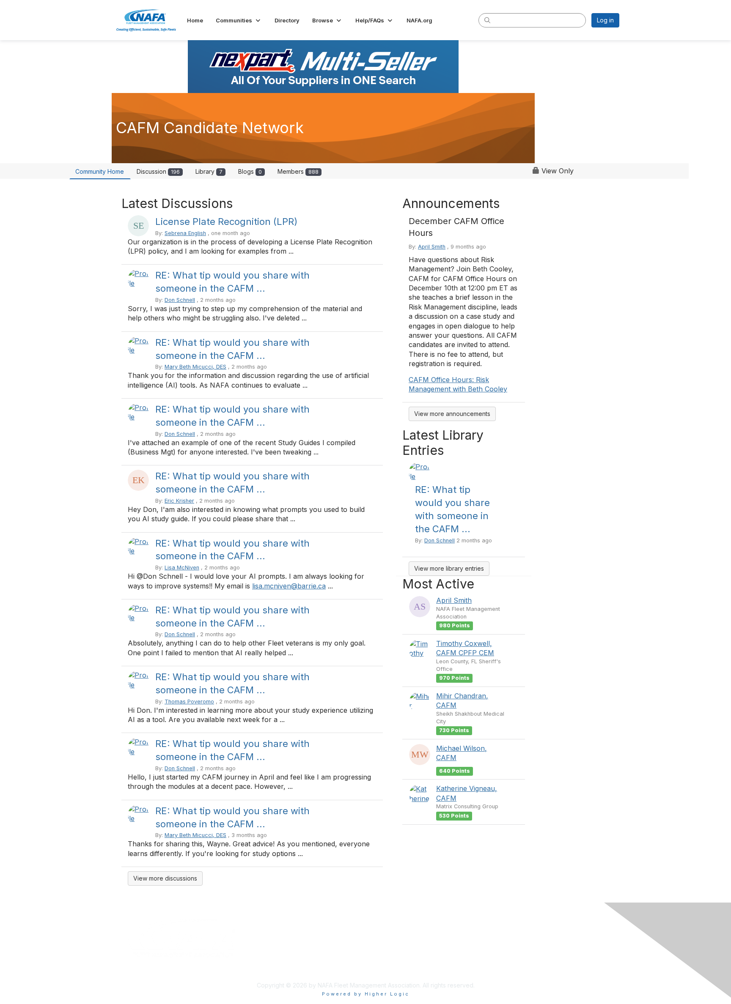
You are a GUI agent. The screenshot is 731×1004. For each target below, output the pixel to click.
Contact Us (506, 963)
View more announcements (452, 413)
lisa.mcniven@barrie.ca (289, 586)
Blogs (250, 171)
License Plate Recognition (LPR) (226, 221)
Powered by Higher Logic (365, 994)
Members (298, 171)
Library (209, 171)
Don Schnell (180, 300)
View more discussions (165, 878)
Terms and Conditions (521, 947)
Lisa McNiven (182, 567)
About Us (381, 947)
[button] (238, 20)
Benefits (380, 955)
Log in (605, 20)
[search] (487, 20)
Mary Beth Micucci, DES (195, 367)
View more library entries (449, 568)
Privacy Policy (510, 955)
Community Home (99, 171)
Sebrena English (185, 233)
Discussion (158, 171)
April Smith (431, 246)
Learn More (385, 963)
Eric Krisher (179, 501)
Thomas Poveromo (189, 701)
